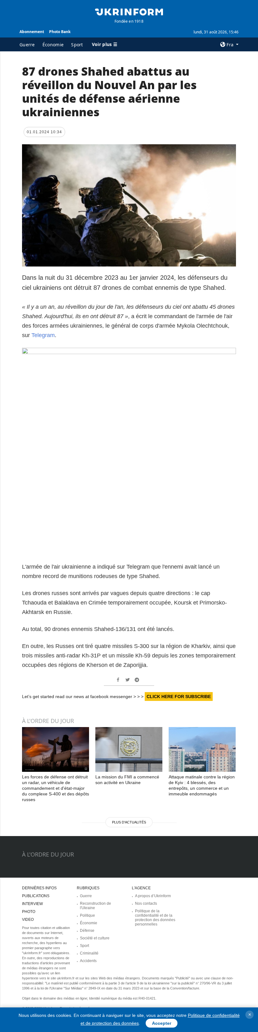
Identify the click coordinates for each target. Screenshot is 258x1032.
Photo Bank (59, 31)
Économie (53, 45)
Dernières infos (39, 888)
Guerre (27, 45)
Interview (32, 904)
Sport (77, 45)
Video (28, 919)
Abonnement (32, 31)
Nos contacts (146, 903)
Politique (87, 915)
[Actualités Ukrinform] (129, 11)
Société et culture (94, 938)
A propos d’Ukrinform (153, 896)
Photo (28, 911)
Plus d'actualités (129, 822)
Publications (35, 896)
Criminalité (89, 953)
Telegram (43, 335)
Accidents (88, 961)
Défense (87, 930)
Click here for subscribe (179, 696)
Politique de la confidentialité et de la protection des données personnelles (155, 917)
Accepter (161, 1023)
